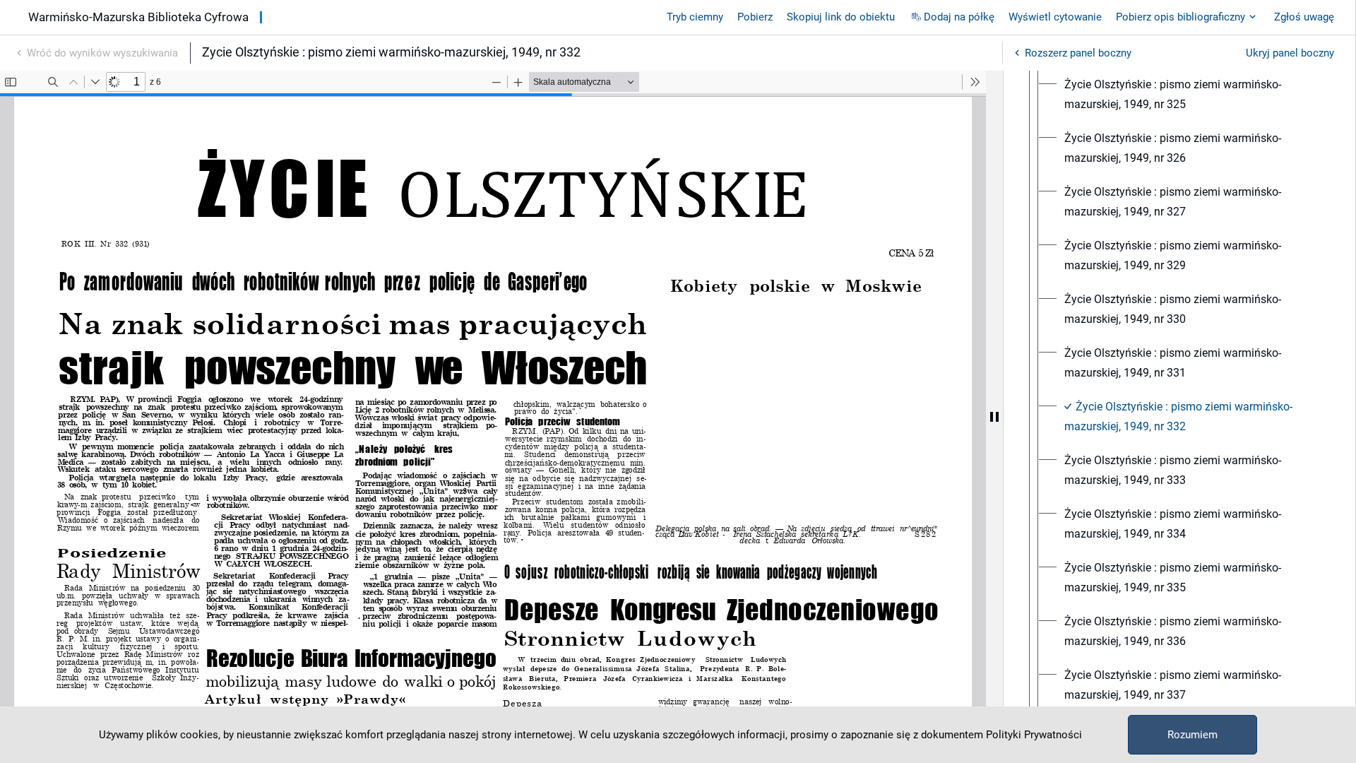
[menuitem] (1192, 95)
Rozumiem (1192, 734)
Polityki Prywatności (1034, 734)
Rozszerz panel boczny (1078, 53)
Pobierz (755, 17)
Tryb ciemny (695, 17)
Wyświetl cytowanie (1055, 17)
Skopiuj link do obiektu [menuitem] (841, 17)
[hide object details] (994, 417)
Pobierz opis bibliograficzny (1180, 17)
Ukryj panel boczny (1290, 53)
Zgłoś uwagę (1304, 17)
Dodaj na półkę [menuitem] (959, 17)
